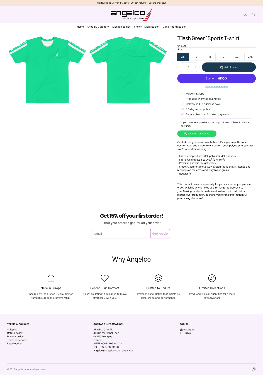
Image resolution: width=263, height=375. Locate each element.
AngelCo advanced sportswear (31, 369)
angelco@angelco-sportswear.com (113, 350)
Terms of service (16, 340)
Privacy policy (15, 336)
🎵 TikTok (185, 332)
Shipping (12, 329)
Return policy (15, 332)
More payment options (216, 86)
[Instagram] (254, 369)
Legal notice (14, 343)
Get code (160, 233)
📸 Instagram (187, 329)
